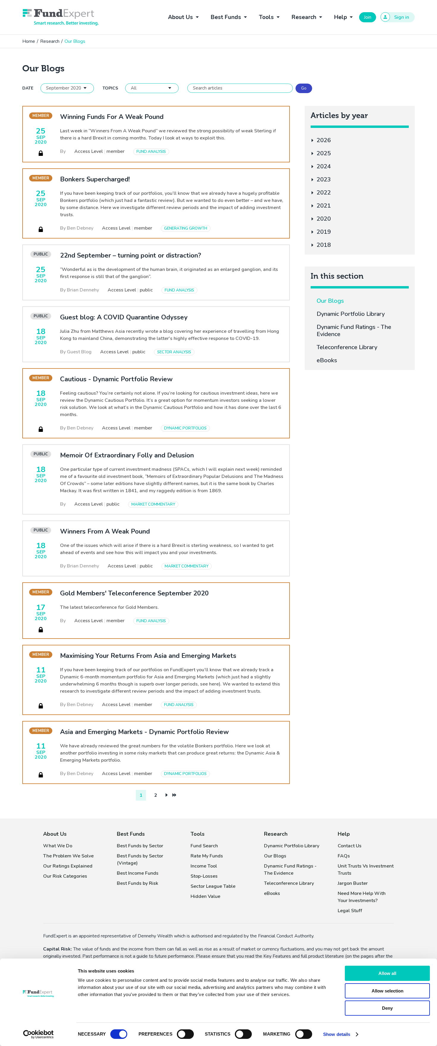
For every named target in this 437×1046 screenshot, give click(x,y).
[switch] (185, 1034)
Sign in (401, 17)
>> (174, 795)
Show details (336, 1034)
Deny (387, 1008)
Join (367, 17)
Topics (110, 88)
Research (49, 41)
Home (28, 41)
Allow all (387, 973)
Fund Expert (60, 17)
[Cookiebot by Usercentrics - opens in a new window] (38, 1034)
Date (27, 88)
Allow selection (387, 990)
